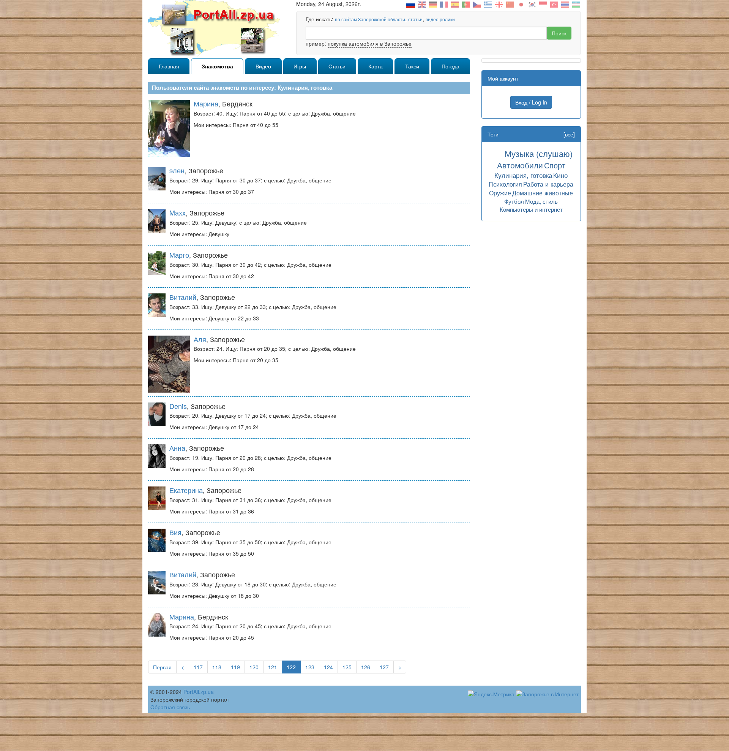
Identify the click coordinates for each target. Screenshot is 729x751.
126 (365, 667)
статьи (415, 19)
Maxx (177, 212)
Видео (263, 66)
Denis (178, 406)
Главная (169, 66)
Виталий (182, 297)
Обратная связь (170, 707)
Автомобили (520, 165)
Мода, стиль (541, 201)
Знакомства (217, 66)
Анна (177, 448)
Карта (375, 66)
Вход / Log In (531, 102)
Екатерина (186, 490)
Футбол (514, 201)
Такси (412, 66)
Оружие (500, 192)
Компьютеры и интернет (531, 209)
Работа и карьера (548, 184)
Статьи (337, 66)
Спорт (554, 165)
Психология (505, 184)
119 (235, 667)
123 (309, 667)
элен (177, 170)
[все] (569, 134)
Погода (450, 66)
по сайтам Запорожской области (370, 19)
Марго (179, 255)
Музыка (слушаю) (539, 153)
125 (347, 667)
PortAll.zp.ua (198, 692)
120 (254, 667)
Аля (200, 339)
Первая (162, 667)
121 (272, 667)
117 (198, 667)
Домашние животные (542, 192)
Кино (560, 175)
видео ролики (440, 19)
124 (328, 667)
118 (216, 667)
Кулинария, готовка (523, 175)
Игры (299, 66)
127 (384, 667)
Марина (206, 103)
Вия (175, 532)
